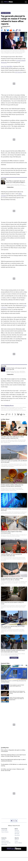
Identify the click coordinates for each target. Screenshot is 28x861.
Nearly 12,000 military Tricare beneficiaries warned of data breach (14, 509)
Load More (14, 658)
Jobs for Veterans (18, 842)
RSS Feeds (17, 833)
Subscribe (17, 830)
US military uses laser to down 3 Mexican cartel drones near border (12, 769)
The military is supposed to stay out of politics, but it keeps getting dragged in (15, 181)
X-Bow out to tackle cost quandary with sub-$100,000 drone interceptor (14, 461)
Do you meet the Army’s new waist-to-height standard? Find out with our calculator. (12, 579)
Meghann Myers (6, 26)
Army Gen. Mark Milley (7, 66)
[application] (14, 672)
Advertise (3, 839)
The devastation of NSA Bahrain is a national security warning (14, 764)
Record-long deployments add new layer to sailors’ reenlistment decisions (13, 760)
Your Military (6, 13)
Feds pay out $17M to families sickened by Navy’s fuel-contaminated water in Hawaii (13, 651)
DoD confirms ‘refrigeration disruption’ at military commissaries (13, 750)
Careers (16, 841)
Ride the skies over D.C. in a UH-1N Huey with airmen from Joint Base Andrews (13, 681)
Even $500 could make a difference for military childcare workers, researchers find (12, 437)
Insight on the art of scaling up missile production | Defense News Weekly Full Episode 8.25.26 (16, 698)
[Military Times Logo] (8, 2)
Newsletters (17, 832)
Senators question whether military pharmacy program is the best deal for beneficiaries (12, 485)
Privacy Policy (4, 830)
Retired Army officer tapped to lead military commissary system (11, 532)
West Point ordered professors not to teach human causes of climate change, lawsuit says (13, 755)
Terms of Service (4, 832)
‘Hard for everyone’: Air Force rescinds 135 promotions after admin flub (11, 555)
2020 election (18, 72)
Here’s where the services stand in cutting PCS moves (12, 603)
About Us (17, 839)
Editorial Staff (4, 844)
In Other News (5, 419)
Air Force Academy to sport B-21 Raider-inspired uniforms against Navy (16, 685)
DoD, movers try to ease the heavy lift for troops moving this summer (13, 627)
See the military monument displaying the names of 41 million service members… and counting (17, 692)
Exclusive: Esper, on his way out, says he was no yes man (16, 368)
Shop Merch (17, 835)
